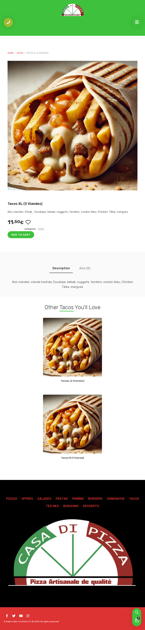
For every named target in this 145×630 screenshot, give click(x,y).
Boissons (71, 506)
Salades (44, 498)
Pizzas (11, 498)
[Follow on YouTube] (21, 616)
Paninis (78, 498)
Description (61, 268)
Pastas (62, 498)
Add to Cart (20, 234)
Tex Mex (52, 506)
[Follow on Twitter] (14, 616)
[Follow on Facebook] (7, 616)
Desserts (91, 506)
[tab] (61, 268)
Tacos (19, 53)
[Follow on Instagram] (28, 616)
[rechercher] (136, 612)
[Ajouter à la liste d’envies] (28, 222)
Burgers (95, 498)
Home (11, 53)
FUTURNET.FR (24, 622)
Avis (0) (84, 268)
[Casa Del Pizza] (72, 10)
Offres (27, 498)
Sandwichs (116, 498)
